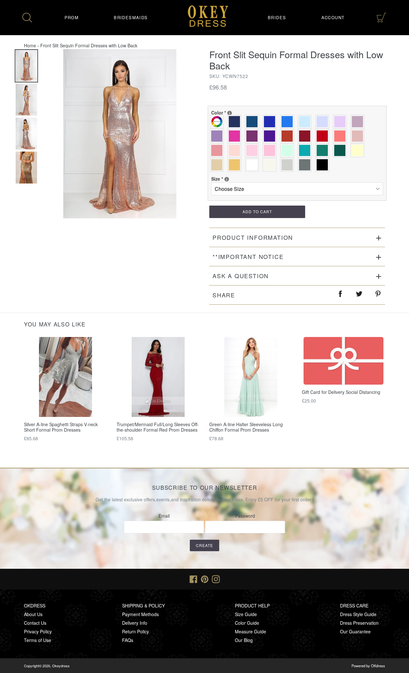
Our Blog (244, 640)
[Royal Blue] (271, 121)
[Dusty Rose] (359, 136)
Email (164, 516)
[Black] (324, 164)
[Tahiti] (218, 136)
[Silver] (289, 164)
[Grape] (253, 136)
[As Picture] (218, 121)
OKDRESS (34, 605)
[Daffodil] (359, 150)
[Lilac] (341, 121)
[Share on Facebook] (340, 295)
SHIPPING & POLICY (143, 605)
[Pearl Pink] (236, 150)
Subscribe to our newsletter (204, 487)
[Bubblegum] (218, 150)
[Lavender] (324, 121)
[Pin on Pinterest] (378, 295)
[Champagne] (218, 164)
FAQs (127, 640)
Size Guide (246, 614)
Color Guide (247, 623)
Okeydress (61, 665)
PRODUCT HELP (252, 605)
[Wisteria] (359, 121)
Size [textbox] (232, 179)
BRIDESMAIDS (131, 17)
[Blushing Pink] (253, 150)
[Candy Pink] (271, 150)
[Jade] (306, 150)
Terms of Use (37, 640)
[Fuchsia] (236, 136)
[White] (253, 164)
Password (245, 516)
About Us (33, 614)
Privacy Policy (38, 631)
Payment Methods (140, 614)
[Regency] (271, 136)
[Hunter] (324, 150)
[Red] (324, 136)
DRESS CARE (354, 605)
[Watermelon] (341, 136)
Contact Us (35, 623)
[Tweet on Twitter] (359, 295)
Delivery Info (134, 623)
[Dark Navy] (236, 121)
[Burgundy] (306, 136)
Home (30, 45)
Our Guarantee (355, 631)
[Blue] (289, 121)
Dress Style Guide (358, 614)
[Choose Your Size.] (226, 179)
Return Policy (135, 631)
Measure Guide (250, 631)
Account (333, 17)
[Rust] (289, 136)
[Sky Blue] (306, 121)
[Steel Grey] (306, 164)
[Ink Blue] (253, 121)
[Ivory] (271, 164)
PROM (72, 17)
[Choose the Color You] (229, 113)
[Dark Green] (341, 150)
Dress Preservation (359, 623)
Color (232, 112)
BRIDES (277, 17)
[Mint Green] (289, 150)
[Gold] (236, 164)
